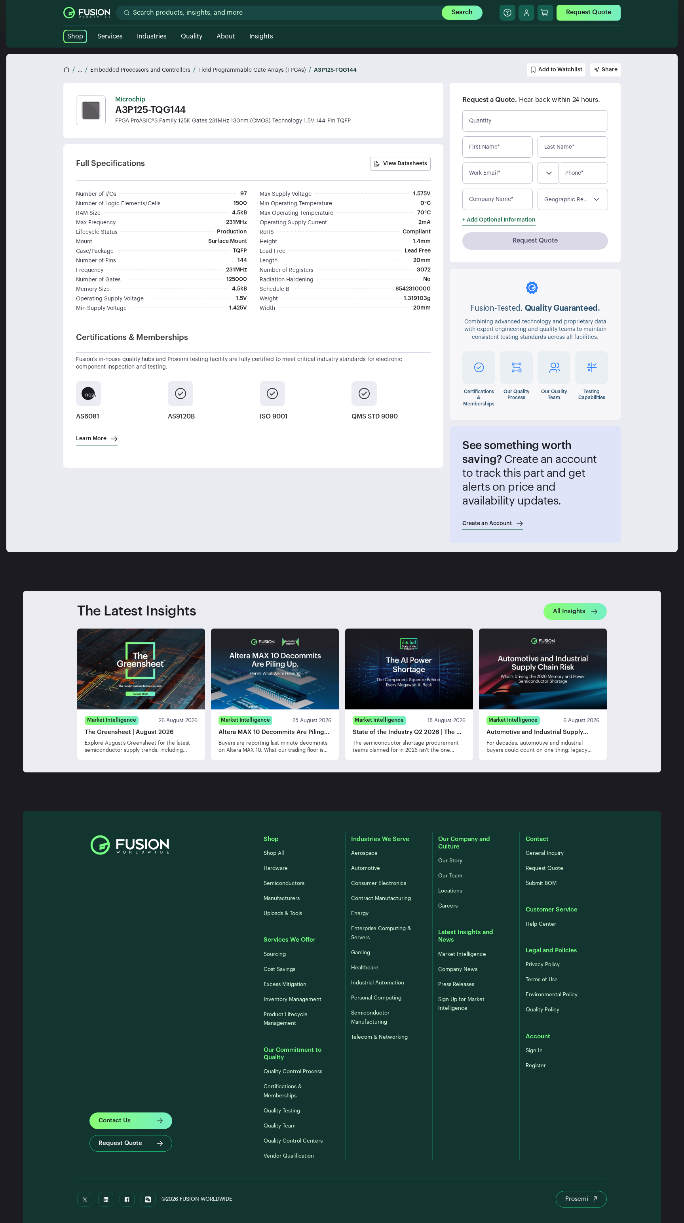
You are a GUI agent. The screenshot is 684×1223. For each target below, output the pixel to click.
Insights (261, 36)
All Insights (569, 611)
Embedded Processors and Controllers (140, 70)
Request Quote (588, 12)
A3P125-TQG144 (335, 70)
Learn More (91, 438)
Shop (75, 36)
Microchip (130, 99)
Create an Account (487, 523)
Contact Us (115, 1121)
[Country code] (548, 173)
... (80, 70)
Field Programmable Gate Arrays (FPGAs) (252, 70)
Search (462, 12)
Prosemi (576, 1199)
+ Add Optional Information (499, 220)
